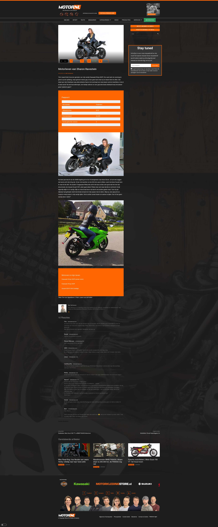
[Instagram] (96, 493)
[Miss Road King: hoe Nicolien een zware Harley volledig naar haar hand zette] (74, 450)
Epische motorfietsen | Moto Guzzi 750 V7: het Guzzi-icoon (143, 460)
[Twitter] (107, 493)
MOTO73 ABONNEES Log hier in (145, 26)
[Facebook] (84, 493)
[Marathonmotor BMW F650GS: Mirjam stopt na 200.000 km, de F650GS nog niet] (109, 450)
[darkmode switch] (4, 525)
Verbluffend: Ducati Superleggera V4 (150, 433)
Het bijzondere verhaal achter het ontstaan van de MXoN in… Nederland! (152, 10)
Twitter (112, 493)
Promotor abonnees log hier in (145, 29)
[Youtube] (118, 493)
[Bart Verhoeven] (62, 308)
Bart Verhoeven (69, 73)
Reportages (151, 14)
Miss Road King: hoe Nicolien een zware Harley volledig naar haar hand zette (73, 460)
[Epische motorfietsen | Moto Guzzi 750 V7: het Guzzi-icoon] (144, 450)
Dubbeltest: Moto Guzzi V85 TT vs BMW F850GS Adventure (74, 433)
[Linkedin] (68, 311)
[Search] (158, 34)
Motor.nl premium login (107, 13)
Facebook (89, 493)
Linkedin (133, 493)
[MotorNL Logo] (66, 515)
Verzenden (155, 65)
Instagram (101, 493)
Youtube (123, 493)
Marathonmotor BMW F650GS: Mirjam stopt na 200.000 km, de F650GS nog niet (108, 461)
